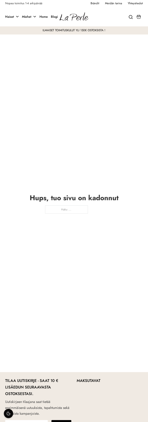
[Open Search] (131, 16)
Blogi (54, 16)
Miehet (26, 16)
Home (44, 16)
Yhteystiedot (135, 3)
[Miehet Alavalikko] (34, 16)
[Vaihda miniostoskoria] (139, 16)
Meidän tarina (113, 3)
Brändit (95, 3)
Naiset (9, 16)
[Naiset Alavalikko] (17, 16)
